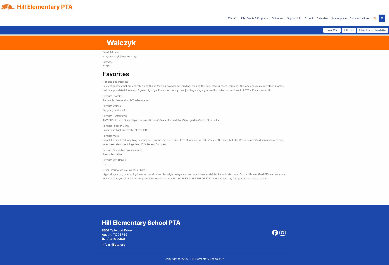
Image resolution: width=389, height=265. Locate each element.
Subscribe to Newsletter (372, 30)
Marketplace (339, 18)
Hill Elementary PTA (44, 6)
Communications (359, 18)
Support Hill (294, 18)
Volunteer (277, 18)
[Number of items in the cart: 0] (374, 18)
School (309, 18)
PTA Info (232, 18)
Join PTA (332, 30)
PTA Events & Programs (254, 18)
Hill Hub (348, 30)
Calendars (322, 18)
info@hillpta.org (113, 244)
